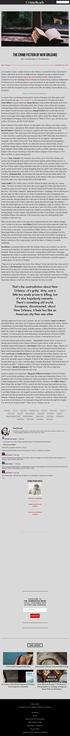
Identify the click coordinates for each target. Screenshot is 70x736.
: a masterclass (35, 498)
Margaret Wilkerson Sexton (13, 416)
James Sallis (41, 413)
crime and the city (34, 410)
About (35, 716)
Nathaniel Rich (40, 416)
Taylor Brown (40, 419)
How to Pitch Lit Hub (35, 722)
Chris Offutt (24, 410)
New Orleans (50, 416)
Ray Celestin (30, 419)
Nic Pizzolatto (60, 416)
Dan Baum (44, 410)
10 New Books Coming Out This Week (18, 667)
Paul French (6, 65)
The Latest (35, 645)
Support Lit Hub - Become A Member (35, 732)
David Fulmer (53, 410)
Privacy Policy (35, 729)
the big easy (49, 419)
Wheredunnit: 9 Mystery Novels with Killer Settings (51, 667)
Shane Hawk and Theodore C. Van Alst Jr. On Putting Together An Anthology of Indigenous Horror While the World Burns (52, 687)
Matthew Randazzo (28, 416)
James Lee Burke (30, 413)
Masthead (35, 712)
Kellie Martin (50, 413)
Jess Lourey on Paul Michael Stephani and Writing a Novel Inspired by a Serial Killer (18, 685)
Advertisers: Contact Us (35, 726)
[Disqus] (35, 457)
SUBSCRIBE (35, 615)
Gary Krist (20, 413)
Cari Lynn (15, 410)
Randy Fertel (20, 419)
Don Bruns (63, 410)
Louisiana (59, 413)
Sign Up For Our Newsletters (35, 719)
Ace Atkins (7, 410)
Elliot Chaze (11, 413)
